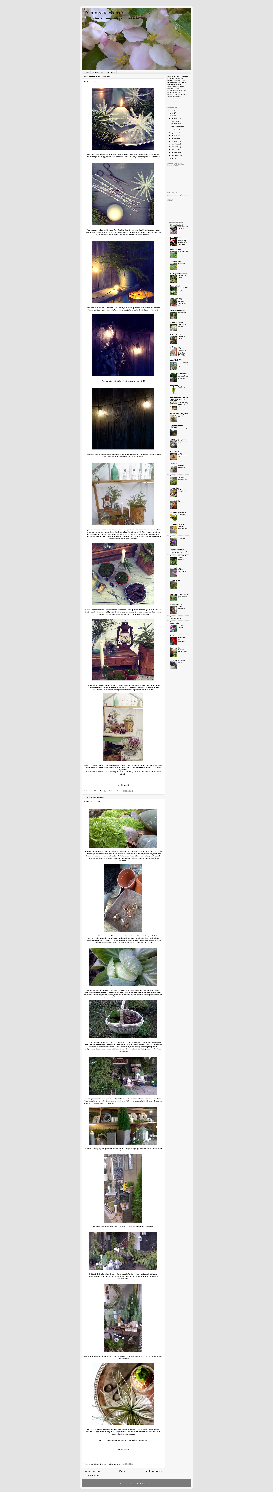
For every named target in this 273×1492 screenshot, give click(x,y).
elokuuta (174, 135)
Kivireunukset (182, 538)
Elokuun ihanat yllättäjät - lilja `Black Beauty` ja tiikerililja (182, 241)
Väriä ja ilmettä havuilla (182, 415)
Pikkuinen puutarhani (177, 310)
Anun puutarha (175, 249)
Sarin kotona (174, 451)
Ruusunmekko (175, 648)
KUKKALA (173, 463)
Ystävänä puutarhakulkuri (182, 650)
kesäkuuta (175, 141)
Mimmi (180, 662)
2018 (172, 113)
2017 (172, 116)
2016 (172, 159)
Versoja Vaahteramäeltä (178, 373)
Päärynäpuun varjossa (178, 439)
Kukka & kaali (175, 286)
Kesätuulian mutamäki (178, 524)
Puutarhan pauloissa (177, 660)
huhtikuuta (175, 147)
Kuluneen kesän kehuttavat (183, 227)
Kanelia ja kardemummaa (179, 413)
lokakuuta (174, 130)
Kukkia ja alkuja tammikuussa (183, 490)
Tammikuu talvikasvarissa (182, 478)
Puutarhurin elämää (104, 13)
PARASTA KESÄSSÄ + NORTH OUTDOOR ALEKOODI (182, 352)
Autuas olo (174, 385)
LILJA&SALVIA (175, 580)
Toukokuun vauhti (181, 337)
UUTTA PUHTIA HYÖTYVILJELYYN (183, 364)
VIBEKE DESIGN (175, 500)
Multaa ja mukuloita (177, 549)
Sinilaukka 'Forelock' (181, 626)
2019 (172, 110)
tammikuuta (175, 155)
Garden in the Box (176, 605)
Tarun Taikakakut (176, 298)
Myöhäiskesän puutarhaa (182, 313)
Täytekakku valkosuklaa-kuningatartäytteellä (183, 302)
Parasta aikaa (174, 488)
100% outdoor (175, 347)
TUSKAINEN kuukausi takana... (182, 326)
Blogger (150, 1484)
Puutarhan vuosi (97, 72)
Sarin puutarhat (175, 237)
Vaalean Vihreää (175, 335)
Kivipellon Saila (175, 261)
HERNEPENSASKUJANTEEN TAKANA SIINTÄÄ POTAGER (179, 399)
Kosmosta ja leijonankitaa (174, 622)
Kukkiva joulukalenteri (182, 570)
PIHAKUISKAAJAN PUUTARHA (176, 426)
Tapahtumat (111, 72)
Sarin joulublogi (175, 568)
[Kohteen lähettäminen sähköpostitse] (124, 791)
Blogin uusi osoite (175, 618)
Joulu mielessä (90, 81)
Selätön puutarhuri (176, 322)
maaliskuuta (175, 149)
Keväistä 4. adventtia (181, 558)
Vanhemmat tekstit (154, 1471)
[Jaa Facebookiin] (130, 791)
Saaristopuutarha (176, 476)
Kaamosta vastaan (92, 802)
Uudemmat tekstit (92, 1471)
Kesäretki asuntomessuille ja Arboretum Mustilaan (178, 551)
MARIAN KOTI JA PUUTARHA (176, 360)
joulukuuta (175, 118)
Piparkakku (174, 636)
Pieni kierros (182, 387)
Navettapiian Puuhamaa (178, 274)
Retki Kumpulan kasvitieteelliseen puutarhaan (183, 376)
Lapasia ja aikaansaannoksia (183, 528)
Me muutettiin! (182, 429)
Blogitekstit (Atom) (94, 1475)
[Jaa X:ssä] (128, 791)
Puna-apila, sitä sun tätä (178, 512)
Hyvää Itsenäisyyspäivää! (183, 454)
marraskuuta (175, 121)
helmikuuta (175, 152)
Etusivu (86, 72)
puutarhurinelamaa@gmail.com (178, 195)
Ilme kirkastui (182, 263)
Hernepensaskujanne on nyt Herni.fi (183, 404)
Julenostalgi (181, 502)
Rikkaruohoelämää (176, 225)
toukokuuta (175, 144)
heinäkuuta (175, 138)
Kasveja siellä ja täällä (178, 556)
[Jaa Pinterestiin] (132, 791)
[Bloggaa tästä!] (126, 791)
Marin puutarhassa (176, 537)
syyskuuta (175, 133)
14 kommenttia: (114, 791)
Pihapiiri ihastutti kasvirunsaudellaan (183, 596)
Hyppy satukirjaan (181, 607)
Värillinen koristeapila (181, 466)
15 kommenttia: (114, 1464)
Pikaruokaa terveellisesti (182, 515)
